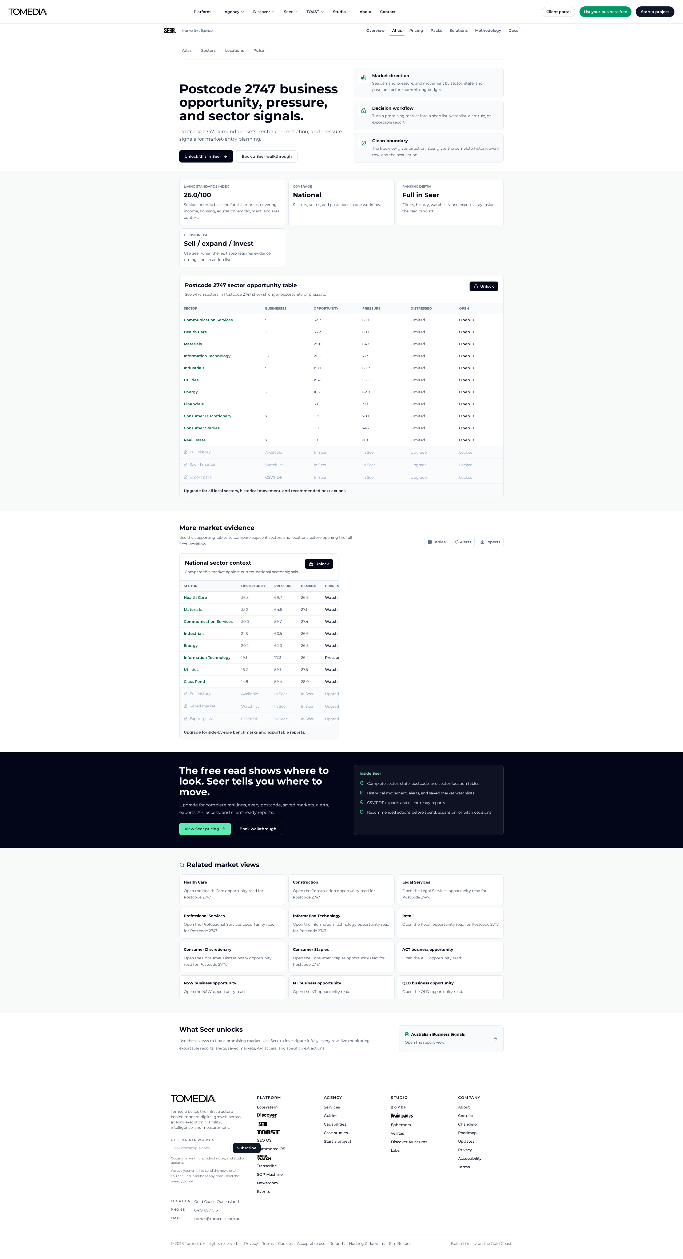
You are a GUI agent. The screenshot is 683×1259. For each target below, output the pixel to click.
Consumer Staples (202, 428)
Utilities (191, 380)
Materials (193, 344)
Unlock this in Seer (203, 156)
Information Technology (207, 356)
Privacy (251, 1243)
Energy (191, 392)
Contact (388, 11)
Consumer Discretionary (207, 416)
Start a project (655, 11)
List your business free (605, 11)
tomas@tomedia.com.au (217, 1218)
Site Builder (400, 1243)
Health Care (195, 332)
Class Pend (194, 681)
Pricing (416, 30)
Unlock (487, 286)
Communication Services (208, 320)
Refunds (337, 1243)
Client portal (558, 11)
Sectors (208, 50)
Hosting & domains (367, 1243)
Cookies (285, 1243)
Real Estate (195, 440)
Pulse (258, 50)
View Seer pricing (202, 828)
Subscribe (246, 1148)
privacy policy (182, 1181)
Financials (194, 404)
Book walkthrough (258, 828)
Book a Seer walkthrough (267, 156)
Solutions (459, 30)
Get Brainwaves (193, 1140)
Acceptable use (311, 1243)
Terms (268, 1243)
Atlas (397, 30)
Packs (436, 30)
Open (464, 320)
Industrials (194, 368)
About (366, 11)
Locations (234, 50)
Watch (331, 597)
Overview (375, 30)
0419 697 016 (206, 1210)
